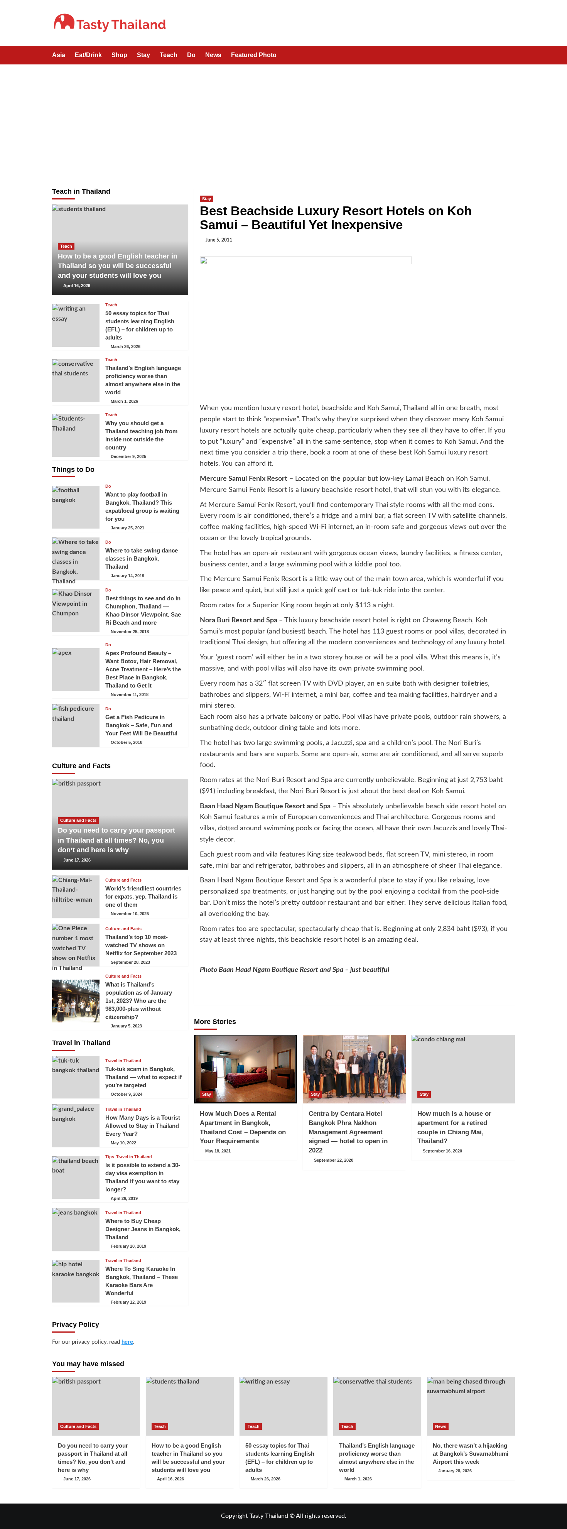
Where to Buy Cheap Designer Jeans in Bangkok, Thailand (143, 1229)
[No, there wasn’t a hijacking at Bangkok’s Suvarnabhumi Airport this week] (471, 1406)
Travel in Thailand (123, 1061)
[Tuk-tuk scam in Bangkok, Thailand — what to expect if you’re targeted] (76, 1077)
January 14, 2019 (127, 575)
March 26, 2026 (125, 346)
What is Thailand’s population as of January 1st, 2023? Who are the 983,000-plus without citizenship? (138, 1000)
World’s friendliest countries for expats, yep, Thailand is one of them (143, 896)
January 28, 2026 (455, 1470)
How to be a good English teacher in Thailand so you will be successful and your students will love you (117, 265)
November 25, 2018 (130, 631)
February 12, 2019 (128, 1302)
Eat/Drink (88, 55)
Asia (58, 55)
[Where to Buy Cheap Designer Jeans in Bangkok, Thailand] (76, 1229)
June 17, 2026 (77, 860)
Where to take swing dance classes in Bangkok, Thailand (141, 558)
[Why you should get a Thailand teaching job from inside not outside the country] (76, 435)
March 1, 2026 (124, 401)
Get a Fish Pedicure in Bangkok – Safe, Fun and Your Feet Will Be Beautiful (141, 725)
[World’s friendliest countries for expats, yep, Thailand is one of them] (76, 896)
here (127, 1342)
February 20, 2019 (128, 1246)
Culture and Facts (78, 820)
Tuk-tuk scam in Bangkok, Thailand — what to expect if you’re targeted (143, 1077)
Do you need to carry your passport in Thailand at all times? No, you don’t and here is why (116, 839)
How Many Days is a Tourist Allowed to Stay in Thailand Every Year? (142, 1125)
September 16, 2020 (442, 1151)
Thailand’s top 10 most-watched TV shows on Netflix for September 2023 (141, 945)
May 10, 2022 (123, 1142)
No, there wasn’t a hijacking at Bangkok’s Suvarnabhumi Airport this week (470, 1453)
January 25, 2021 (127, 527)
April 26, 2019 (124, 1198)
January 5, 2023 (126, 1026)
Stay (143, 55)
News (213, 55)
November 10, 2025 (130, 913)
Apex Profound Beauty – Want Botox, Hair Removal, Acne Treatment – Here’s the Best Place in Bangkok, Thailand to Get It (143, 669)
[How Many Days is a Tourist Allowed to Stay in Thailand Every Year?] (76, 1125)
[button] (510, 56)
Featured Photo (254, 55)
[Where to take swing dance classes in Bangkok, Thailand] (76, 558)
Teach (168, 55)
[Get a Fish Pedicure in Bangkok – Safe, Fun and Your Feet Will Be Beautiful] (76, 725)
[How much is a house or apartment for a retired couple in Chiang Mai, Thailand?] (463, 1069)
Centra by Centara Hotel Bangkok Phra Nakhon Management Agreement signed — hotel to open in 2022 (348, 1132)
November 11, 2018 (129, 694)
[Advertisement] (283, 122)
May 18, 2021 (218, 1151)
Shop (119, 55)
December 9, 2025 (128, 456)
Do (191, 55)
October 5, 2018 (126, 742)
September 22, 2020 (333, 1160)
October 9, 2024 (126, 1094)
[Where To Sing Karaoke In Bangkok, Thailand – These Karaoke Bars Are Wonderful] (76, 1281)
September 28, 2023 (130, 962)
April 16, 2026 (76, 285)
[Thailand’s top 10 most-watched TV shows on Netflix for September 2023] (76, 945)
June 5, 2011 (219, 240)
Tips (109, 1157)
